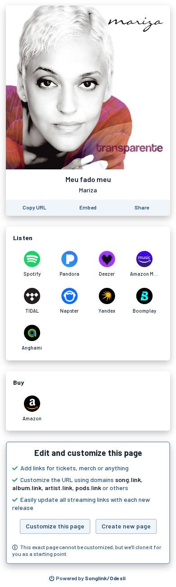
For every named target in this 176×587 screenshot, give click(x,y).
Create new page (126, 526)
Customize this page (55, 526)
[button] (88, 503)
